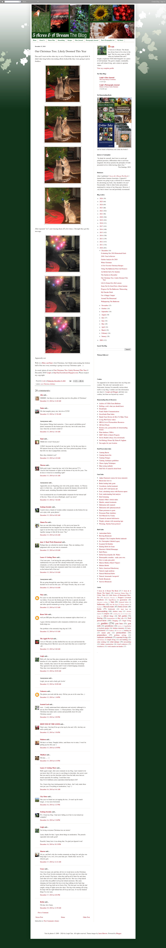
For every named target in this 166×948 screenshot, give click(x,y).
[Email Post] (70, 381)
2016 (101, 229)
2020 (101, 217)
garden (104, 623)
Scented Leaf (44, 704)
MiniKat (43, 755)
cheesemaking (102, 611)
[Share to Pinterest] (83, 381)
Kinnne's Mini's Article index (108, 499)
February (105, 333)
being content (125, 604)
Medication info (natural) (107, 505)
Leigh (49, 372)
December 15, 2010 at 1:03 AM (50, 432)
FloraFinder (103, 409)
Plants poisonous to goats (107, 510)
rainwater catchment (104, 637)
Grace (42, 869)
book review (122, 606)
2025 (101, 201)
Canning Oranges (104, 458)
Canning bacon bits (105, 455)
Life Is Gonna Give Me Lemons (111, 283)
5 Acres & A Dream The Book (107, 591)
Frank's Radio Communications (109, 411)
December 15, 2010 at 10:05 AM (50, 671)
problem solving (120, 635)
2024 (101, 204)
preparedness (102, 635)
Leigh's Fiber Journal (106, 77)
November (105, 305)
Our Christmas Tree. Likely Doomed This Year (70, 370)
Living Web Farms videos (107, 420)
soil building (123, 639)
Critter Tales (101, 595)
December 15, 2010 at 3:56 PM (50, 732)
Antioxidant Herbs (105, 533)
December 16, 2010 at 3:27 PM (50, 805)
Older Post (86, 917)
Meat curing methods (106, 466)
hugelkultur (127, 626)
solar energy (114, 641)
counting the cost (118, 613)
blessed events (108, 606)
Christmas (47, 384)
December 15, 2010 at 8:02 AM (50, 515)
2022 (101, 211)
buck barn (124, 609)
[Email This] (74, 381)
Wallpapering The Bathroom (110, 301)
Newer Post (39, 917)
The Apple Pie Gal (46, 638)
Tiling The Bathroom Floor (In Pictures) (114, 269)
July (103, 318)
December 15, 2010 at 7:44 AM (50, 500)
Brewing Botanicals (105, 536)
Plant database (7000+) (106, 432)
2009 (101, 340)
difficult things (108, 616)
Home (34, 40)
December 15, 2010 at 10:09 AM (50, 684)
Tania (42, 408)
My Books (120, 40)
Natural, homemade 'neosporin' (109, 576)
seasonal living (121, 637)
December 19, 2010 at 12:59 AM (50, 908)
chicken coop (117, 611)
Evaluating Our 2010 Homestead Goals (113, 253)
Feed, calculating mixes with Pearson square (113, 491)
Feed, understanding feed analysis (110, 494)
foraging (115, 620)
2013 (101, 239)
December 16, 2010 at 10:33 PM (50, 844)
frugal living (126, 620)
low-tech (119, 630)
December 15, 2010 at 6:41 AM (50, 475)
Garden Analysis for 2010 (109, 259)
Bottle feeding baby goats (107, 483)
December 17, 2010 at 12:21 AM (50, 862)
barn (112, 602)
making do (127, 630)
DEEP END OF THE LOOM (50, 724)
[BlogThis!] (76, 381)
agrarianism (123, 600)
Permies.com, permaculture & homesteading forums (113, 429)
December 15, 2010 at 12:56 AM (50, 414)
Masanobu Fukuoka (109, 597)
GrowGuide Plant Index (106, 414)
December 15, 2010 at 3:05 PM (50, 717)
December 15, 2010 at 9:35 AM (50, 631)
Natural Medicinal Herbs (107, 573)
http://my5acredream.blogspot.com (65, 372)
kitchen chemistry (118, 628)
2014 (101, 235)
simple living (111, 639)
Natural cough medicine (106, 571)
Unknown (43, 691)
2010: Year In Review (108, 256)
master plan (106, 633)
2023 (101, 208)
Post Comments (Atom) (51, 921)
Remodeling (61, 40)
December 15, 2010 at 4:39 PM (50, 747)
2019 (101, 220)
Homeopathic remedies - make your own (112, 557)
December (105, 250)
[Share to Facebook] (80, 381)
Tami (42, 439)
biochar (99, 607)
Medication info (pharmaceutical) (109, 507)
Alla (41, 395)
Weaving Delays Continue (107, 79)
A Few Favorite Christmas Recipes (112, 265)
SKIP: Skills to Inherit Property (109, 435)
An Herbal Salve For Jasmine (110, 272)
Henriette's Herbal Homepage (108, 549)
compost (106, 613)
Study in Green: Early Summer (108, 87)
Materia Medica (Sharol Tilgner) (109, 563)
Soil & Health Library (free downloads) (112, 438)
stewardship (127, 642)
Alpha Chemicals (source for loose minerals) (113, 478)
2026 (101, 198)
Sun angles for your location (108, 443)
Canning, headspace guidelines (109, 460)
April (103, 327)
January (104, 336)
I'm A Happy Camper (108, 295)
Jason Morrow (102, 933)
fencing (100, 618)
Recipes (70, 40)
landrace (111, 630)
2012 (101, 242)
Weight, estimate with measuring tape (111, 521)
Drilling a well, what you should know (111, 406)
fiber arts (121, 618)
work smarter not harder (115, 646)
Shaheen (43, 739)
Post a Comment (43, 912)
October (104, 308)
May (103, 324)
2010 (101, 248)
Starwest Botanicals (105, 582)
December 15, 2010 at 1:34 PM (50, 697)
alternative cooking (102, 602)
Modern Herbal (104, 565)
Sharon (42, 851)
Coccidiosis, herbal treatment (108, 486)
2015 (101, 232)
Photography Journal (92, 40)
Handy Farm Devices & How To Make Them (113, 417)
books (99, 609)
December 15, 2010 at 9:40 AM (50, 649)
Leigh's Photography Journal (109, 85)
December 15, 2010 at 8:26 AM (50, 535)
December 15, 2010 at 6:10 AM (50, 458)
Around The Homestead (108, 298)
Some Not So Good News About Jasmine (114, 286)
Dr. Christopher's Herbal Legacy (109, 541)
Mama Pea (43, 522)
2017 (101, 226)
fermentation (111, 618)
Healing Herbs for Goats (107, 546)
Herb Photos (103, 552)
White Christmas (106, 262)
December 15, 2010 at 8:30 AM (50, 550)
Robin (42, 902)
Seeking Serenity (46, 507)
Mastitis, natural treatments (107, 502)
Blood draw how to (105, 481)
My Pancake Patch (107, 292)
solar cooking (101, 642)
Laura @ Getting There (48, 557)
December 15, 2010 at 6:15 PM (50, 761)
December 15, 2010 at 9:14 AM (50, 587)
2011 (101, 245)
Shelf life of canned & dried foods (110, 468)
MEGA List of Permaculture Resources (111, 422)
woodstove (100, 646)
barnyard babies (124, 602)
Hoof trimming (104, 497)
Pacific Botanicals (104, 579)
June (103, 321)
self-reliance (100, 640)
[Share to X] (78, 381)
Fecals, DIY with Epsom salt (108, 489)
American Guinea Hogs (121, 593)
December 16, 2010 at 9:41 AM (50, 789)
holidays (52, 384)
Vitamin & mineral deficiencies (109, 518)
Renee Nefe (44, 614)
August (104, 315)
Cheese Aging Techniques (107, 463)
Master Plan (51, 40)
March (104, 330)
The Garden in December (109, 275)
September (105, 311)
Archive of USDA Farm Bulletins (110, 403)
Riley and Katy (47, 363)
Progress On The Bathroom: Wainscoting (114, 289)
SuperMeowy (112, 600)
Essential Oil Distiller (106, 544)
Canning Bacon (104, 452)
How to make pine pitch (107, 560)
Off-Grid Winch (104, 425)
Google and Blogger (111, 392)
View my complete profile (105, 68)
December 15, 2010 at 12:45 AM (50, 401)
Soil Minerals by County (107, 516)
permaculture (121, 632)
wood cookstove (122, 644)
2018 (101, 223)
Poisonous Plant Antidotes (107, 513)
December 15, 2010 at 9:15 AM (50, 607)
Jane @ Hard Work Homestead (51, 542)
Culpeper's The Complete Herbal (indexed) (113, 538)
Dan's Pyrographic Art (107, 40)
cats (42, 384)
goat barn (119, 623)
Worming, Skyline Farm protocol (109, 524)
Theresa (42, 465)
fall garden (122, 615)
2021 (101, 214)
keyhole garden (104, 628)
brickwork (111, 609)
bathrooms (101, 604)
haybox (120, 626)
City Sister (43, 796)
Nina (41, 594)
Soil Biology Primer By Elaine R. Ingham (112, 440)
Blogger (118, 933)
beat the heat (114, 604)
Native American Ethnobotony (109, 568)
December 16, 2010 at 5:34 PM (50, 820)
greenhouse (109, 625)
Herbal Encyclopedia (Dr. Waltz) (109, 555)
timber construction (107, 644)
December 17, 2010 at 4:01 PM (50, 895)
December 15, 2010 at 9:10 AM (50, 572)
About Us (42, 40)
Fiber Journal (79, 40)
